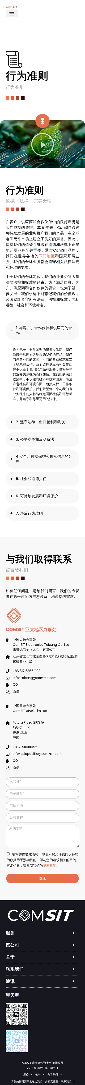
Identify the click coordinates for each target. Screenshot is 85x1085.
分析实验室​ (51, 1081)
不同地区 (46, 256)
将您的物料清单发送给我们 (26, 1081)
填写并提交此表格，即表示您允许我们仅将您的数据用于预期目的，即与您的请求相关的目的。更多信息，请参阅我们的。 (43, 860)
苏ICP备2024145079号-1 (42, 1068)
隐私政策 (49, 865)
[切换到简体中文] (74, 1081)
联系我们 (66, 1081)
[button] (12, 13)
